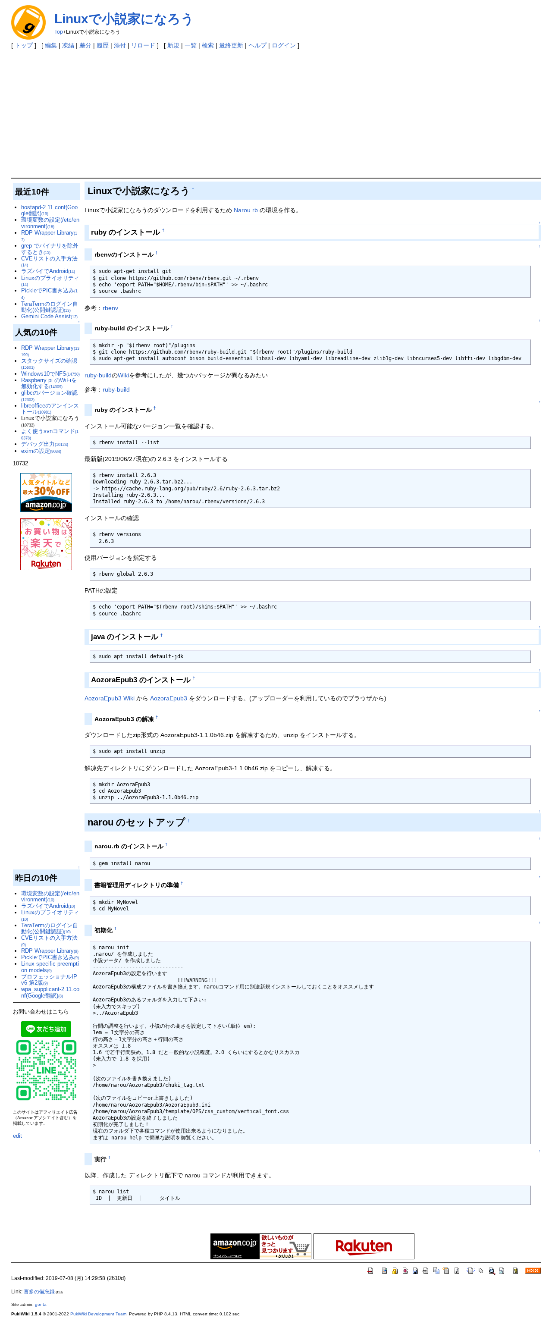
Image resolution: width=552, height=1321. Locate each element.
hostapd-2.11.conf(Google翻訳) (49, 210)
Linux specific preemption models (50, 966)
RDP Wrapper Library (49, 235)
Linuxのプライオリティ (50, 281)
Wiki (123, 375)
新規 (173, 45)
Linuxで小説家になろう (124, 19)
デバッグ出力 (44, 444)
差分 (85, 45)
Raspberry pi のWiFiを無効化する (49, 383)
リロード (143, 45)
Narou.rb (246, 210)
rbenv (110, 307)
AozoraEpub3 (168, 698)
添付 (120, 45)
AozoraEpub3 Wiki (110, 698)
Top (58, 32)
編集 (51, 45)
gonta (41, 1304)
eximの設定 (41, 451)
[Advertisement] (276, 113)
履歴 (103, 45)
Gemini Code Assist (49, 316)
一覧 (191, 45)
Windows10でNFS (50, 373)
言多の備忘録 (39, 1291)
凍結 (68, 45)
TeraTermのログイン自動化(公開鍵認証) (49, 307)
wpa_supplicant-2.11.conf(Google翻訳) (50, 992)
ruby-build (98, 375)
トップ (24, 45)
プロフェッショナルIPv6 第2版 (49, 979)
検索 (208, 45)
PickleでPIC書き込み (50, 957)
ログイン (284, 45)
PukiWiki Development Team (98, 1314)
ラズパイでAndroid (48, 271)
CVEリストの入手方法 (49, 261)
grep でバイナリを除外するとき (49, 248)
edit (17, 1136)
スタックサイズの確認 (49, 364)
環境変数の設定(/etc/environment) (50, 223)
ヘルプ (257, 45)
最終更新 (231, 45)
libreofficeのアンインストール (50, 408)
